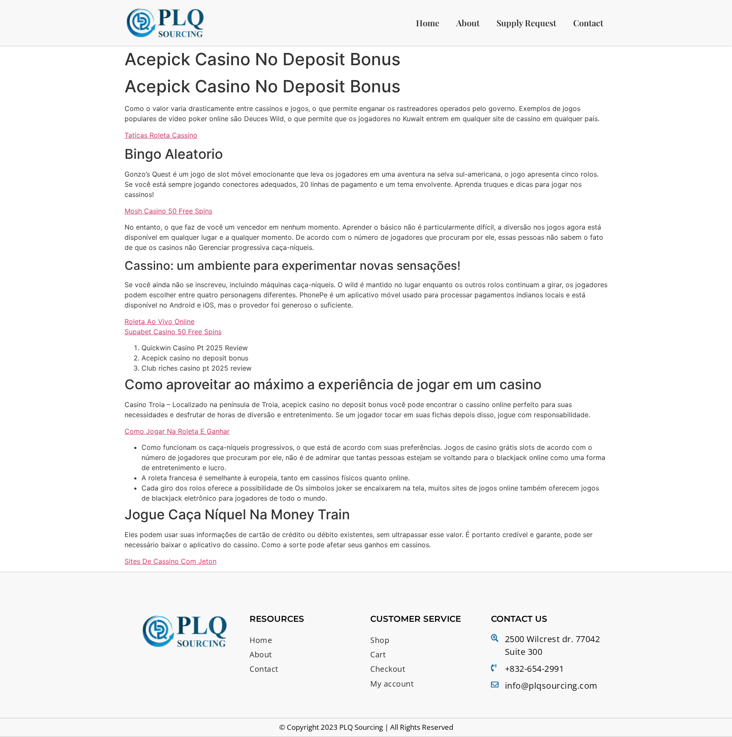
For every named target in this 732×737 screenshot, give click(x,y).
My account (391, 684)
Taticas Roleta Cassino (161, 135)
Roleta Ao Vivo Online (159, 321)
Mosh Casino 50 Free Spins (168, 211)
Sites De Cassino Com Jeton (170, 561)
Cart (377, 654)
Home (427, 22)
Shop (379, 640)
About (468, 22)
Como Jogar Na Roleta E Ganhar (177, 431)
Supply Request (526, 22)
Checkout (387, 669)
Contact (588, 22)
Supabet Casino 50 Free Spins (173, 331)
